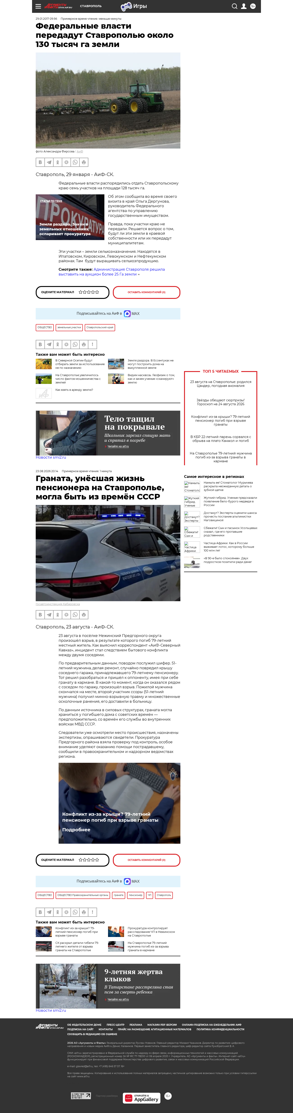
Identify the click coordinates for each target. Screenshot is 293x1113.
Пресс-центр (115, 1024)
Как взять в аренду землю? (74, 389)
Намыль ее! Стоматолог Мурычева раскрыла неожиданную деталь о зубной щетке (228, 486)
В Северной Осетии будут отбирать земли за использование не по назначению (80, 364)
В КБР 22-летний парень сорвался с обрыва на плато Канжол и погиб (220, 439)
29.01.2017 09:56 (46, 18)
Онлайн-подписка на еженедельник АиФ (211, 1024)
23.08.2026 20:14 (47, 471)
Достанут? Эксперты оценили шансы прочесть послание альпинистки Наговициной (230, 516)
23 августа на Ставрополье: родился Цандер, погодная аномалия (220, 384)
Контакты (106, 1029)
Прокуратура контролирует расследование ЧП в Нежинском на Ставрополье (151, 931)
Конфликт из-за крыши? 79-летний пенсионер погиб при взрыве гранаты (220, 421)
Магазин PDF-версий (162, 1024)
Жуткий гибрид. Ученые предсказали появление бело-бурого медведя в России (230, 501)
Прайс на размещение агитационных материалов (154, 1029)
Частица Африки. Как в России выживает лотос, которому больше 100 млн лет (229, 546)
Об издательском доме (84, 1024)
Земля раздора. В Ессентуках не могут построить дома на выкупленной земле (151, 364)
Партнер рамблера (107, 1095)
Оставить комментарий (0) (146, 292)
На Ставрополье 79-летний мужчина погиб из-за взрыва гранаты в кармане (221, 457)
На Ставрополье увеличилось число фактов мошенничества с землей (78, 378)
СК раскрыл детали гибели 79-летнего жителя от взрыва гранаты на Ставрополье (77, 946)
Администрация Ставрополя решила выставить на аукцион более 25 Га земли (112, 271)
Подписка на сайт (80, 1029)
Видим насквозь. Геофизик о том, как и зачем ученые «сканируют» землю (151, 378)
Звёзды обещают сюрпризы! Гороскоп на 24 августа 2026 (221, 402)
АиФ (80, 151)
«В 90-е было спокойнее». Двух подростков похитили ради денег (228, 560)
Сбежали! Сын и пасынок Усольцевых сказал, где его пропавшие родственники (230, 531)
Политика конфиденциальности (220, 1029)
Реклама (136, 1024)
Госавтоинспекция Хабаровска (58, 604)
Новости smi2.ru (51, 457)
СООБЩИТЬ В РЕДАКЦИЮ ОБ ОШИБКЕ (92, 1034)
